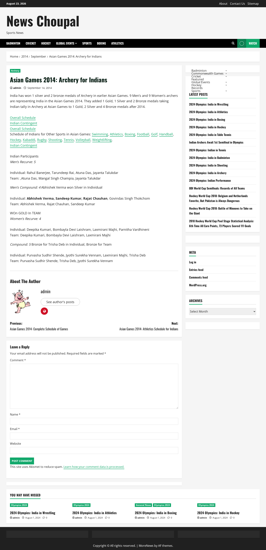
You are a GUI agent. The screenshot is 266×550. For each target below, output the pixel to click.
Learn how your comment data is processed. (94, 467)
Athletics (117, 43)
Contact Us (237, 4)
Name (15, 414)
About (223, 4)
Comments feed (198, 277)
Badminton (13, 43)
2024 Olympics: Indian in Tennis (207, 150)
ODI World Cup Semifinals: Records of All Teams (217, 188)
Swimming (100, 134)
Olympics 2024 (19, 505)
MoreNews (146, 546)
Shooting (55, 140)
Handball (166, 134)
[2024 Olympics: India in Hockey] (226, 505)
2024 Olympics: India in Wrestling (208, 104)
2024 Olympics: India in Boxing (207, 119)
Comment (18, 360)
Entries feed (196, 269)
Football (143, 134)
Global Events (65, 43)
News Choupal (42, 20)
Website (15, 444)
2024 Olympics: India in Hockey (207, 127)
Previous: (39, 326)
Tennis (69, 140)
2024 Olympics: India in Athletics (208, 112)
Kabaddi (29, 140)
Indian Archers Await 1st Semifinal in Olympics (216, 142)
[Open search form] (233, 43)
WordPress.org (197, 285)
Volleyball (83, 140)
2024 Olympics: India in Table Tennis (210, 134)
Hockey (46, 43)
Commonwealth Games (207, 73)
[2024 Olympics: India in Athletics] (101, 505)
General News (143, 505)
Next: (148, 326)
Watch (253, 43)
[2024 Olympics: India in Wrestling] (39, 505)
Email (15, 429)
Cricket (31, 43)
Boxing (101, 43)
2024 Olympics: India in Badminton (209, 157)
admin (17, 88)
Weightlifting (102, 140)
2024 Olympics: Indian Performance (210, 180)
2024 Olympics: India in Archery (207, 173)
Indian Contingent (23, 123)
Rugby (42, 140)
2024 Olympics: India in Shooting (208, 165)
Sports (87, 43)
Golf (154, 134)
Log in (192, 262)
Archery (15, 70)
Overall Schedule (23, 117)
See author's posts (60, 302)
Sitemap (253, 4)
